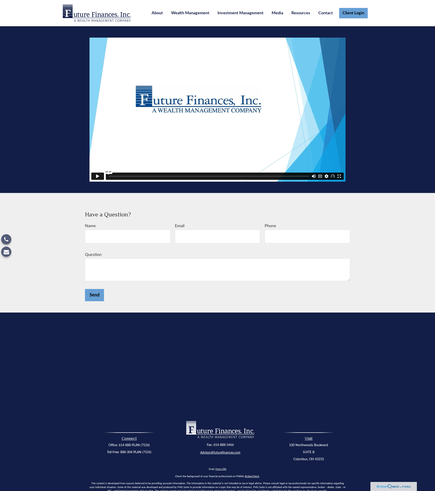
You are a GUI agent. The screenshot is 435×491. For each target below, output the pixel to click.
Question (93, 255)
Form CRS (220, 469)
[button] (157, 13)
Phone (270, 226)
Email (179, 226)
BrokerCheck (252, 476)
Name (90, 226)
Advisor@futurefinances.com (220, 452)
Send (94, 295)
